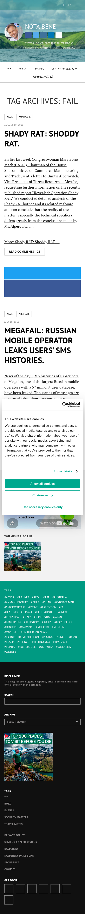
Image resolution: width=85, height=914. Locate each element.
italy (28, 617)
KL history (32, 622)
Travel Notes (42, 76)
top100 (10, 647)
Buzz (22, 69)
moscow (43, 627)
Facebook (28, 35)
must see (12, 632)
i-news (64, 612)
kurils (48, 622)
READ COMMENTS (24, 251)
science (24, 642)
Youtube (55, 888)
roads (74, 637)
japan (58, 617)
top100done (28, 647)
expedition (49, 607)
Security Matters (64, 69)
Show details (62, 471)
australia (60, 597)
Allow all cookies (42, 483)
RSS (8, 899)
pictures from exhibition (22, 637)
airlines (24, 597)
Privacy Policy (14, 835)
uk (42, 647)
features (12, 612)
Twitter (36, 35)
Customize (40, 495)
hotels (50, 612)
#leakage (24, 313)
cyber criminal (66, 602)
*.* (9, 69)
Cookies (9, 869)
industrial (13, 617)
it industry (42, 617)
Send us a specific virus (20, 842)
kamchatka (13, 622)
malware (27, 627)
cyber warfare (15, 607)
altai (37, 597)
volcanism (65, 647)
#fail (10, 116)
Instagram (43, 35)
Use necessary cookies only (42, 507)
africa (10, 597)
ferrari (27, 612)
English (68, 5)
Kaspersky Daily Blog (19, 855)
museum (59, 627)
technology (42, 642)
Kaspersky (11, 849)
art (47, 597)
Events (38, 69)
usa (50, 647)
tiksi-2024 (61, 642)
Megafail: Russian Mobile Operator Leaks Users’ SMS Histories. (40, 345)
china (48, 602)
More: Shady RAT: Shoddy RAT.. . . (32, 241)
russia (10, 642)
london (11, 627)
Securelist (11, 862)
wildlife (11, 652)
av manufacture (17, 602)
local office (64, 622)
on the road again (34, 632)
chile (36, 602)
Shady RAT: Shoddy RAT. (41, 138)
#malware (25, 116)
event (34, 607)
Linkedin (51, 35)
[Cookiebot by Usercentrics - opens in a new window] (62, 404)
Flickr (66, 888)
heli (38, 612)
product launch (54, 637)
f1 (62, 607)
